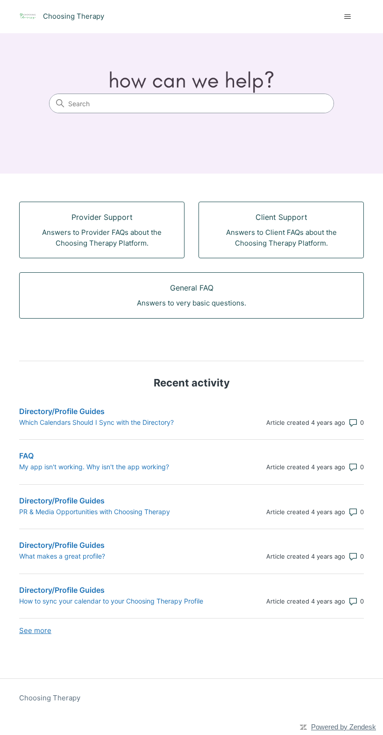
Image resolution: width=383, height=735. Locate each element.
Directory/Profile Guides (62, 411)
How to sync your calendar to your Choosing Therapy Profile (111, 601)
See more (35, 630)
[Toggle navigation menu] (347, 16)
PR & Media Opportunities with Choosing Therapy (94, 512)
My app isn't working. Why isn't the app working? (94, 467)
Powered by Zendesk (343, 727)
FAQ (26, 455)
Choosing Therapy (49, 697)
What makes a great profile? (62, 556)
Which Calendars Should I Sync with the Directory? (96, 422)
